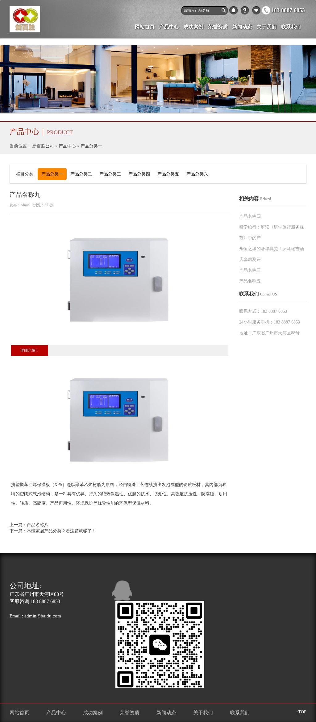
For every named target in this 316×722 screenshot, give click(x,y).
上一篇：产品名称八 (29, 524)
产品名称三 (250, 270)
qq (233, 10)
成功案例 (193, 26)
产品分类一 (91, 146)
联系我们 (291, 26)
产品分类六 (197, 174)
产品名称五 (250, 281)
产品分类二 (81, 174)
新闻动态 (242, 26)
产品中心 (256, 10)
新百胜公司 (43, 146)
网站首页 (145, 26)
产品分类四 (139, 174)
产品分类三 (110, 174)
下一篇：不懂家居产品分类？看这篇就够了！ (53, 531)
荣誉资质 (218, 26)
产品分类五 (168, 174)
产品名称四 (250, 216)
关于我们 (245, 10)
